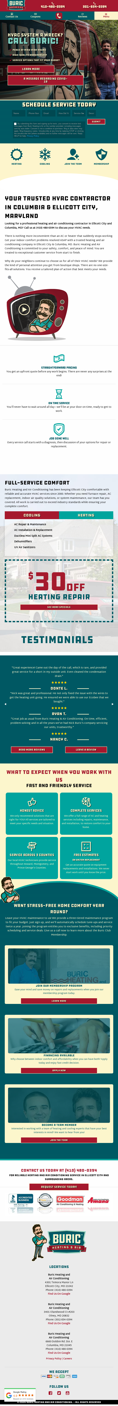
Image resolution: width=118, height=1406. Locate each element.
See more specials (59, 607)
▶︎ (114, 705)
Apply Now (59, 1070)
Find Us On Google (59, 1294)
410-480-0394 (53, 6)
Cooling (31, 515)
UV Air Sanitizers (24, 547)
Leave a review (86, 749)
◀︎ (6, 705)
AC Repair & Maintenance (30, 524)
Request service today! (59, 1187)
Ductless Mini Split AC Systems (33, 536)
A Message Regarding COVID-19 (45, 80)
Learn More (31, 69)
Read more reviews (32, 749)
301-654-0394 (95, 6)
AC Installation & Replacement (33, 530)
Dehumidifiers (23, 541)
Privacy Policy (33, 136)
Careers (67, 1359)
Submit (96, 121)
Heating (86, 515)
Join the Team (59, 1140)
